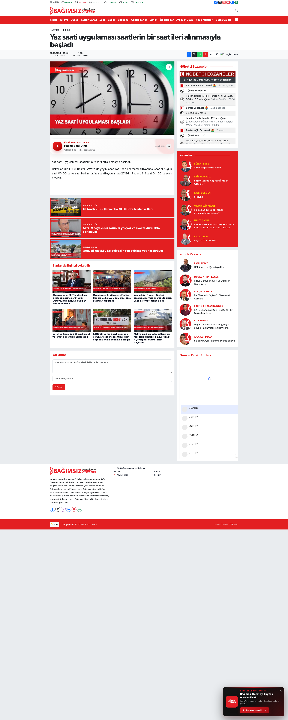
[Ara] (236, 11)
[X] (57, 509)
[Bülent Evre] (186, 166)
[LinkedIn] (68, 509)
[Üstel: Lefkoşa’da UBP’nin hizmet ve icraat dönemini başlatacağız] (71, 320)
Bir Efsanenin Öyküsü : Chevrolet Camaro (212, 297)
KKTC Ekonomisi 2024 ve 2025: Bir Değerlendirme (213, 311)
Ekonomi (123, 20)
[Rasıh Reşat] (186, 265)
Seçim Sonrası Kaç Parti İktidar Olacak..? (211, 182)
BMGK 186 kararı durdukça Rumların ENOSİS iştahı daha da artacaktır (214, 226)
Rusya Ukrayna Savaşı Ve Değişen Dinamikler (212, 282)
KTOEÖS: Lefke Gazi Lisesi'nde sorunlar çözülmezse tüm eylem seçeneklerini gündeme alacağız (111, 337)
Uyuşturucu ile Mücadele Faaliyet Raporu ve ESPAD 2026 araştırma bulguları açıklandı (112, 298)
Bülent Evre (201, 164)
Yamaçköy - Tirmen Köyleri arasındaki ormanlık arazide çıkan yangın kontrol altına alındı (153, 298)
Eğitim (153, 20)
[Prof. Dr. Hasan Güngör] (186, 309)
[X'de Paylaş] (194, 54)
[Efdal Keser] (186, 238)
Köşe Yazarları (204, 20)
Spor (102, 20)
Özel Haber (167, 20)
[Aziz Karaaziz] (186, 180)
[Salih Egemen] (186, 195)
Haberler (54, 30)
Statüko (198, 197)
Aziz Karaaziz (202, 177)
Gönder (59, 387)
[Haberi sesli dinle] (57, 146)
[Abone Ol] (229, 54)
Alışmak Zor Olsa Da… (206, 240)
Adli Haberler (139, 20)
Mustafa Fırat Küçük (206, 277)
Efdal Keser (201, 237)
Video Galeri (223, 20)
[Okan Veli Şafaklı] (186, 209)
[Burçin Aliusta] (186, 295)
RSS (56, 524)
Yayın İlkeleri (122, 475)
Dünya (74, 20)
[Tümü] (234, 155)
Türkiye (64, 20)
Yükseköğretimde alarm (207, 167)
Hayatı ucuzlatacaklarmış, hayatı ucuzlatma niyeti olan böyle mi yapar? (212, 326)
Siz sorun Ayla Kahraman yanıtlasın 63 (214, 341)
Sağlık (111, 20)
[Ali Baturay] (186, 324)
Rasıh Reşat (201, 263)
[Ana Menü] (236, 20)
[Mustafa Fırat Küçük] (186, 280)
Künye (157, 471)
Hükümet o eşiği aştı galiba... (210, 267)
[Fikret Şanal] (186, 224)
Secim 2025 (186, 20)
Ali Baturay (201, 321)
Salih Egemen (202, 193)
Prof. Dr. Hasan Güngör (208, 306)
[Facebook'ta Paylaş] (189, 54)
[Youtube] (74, 509)
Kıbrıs (53, 20)
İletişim (157, 475)
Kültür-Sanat (89, 20)
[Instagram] (63, 509)
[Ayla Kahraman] (186, 338)
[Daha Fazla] (205, 54)
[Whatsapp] (79, 509)
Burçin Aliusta (203, 291)
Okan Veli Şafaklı (204, 206)
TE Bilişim (233, 524)
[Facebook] (52, 509)
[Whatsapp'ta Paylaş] (199, 54)
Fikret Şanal (201, 220)
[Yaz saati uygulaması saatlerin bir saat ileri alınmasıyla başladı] (112, 98)
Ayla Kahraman (203, 337)
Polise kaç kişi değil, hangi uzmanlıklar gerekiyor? (208, 211)
